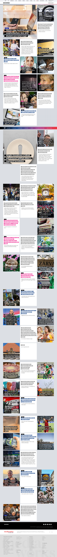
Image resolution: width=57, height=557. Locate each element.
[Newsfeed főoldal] (6, 524)
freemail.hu (43, 544)
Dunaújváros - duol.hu (7, 543)
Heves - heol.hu (6, 547)
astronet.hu (31, 538)
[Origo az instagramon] (47, 524)
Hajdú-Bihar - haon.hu (7, 546)
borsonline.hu (31, 554)
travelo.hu (30, 545)
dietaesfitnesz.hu (31, 546)
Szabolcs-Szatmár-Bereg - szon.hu (8, 553)
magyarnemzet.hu (19, 543)
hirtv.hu (17, 545)
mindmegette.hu (31, 544)
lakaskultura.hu (31, 540)
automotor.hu (31, 539)
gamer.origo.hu (31, 541)
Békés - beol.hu (6, 540)
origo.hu (17, 546)
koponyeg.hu (44, 545)
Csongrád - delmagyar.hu (7, 542)
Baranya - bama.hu (6, 539)
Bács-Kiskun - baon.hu (7, 538)
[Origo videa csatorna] (49, 524)
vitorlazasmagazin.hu (32, 547)
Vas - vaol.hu (18, 536)
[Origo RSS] (51, 524)
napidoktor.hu (31, 543)
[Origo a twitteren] (45, 524)
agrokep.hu (18, 552)
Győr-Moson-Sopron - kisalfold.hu (8, 545)
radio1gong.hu (44, 552)
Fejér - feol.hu (6, 544)
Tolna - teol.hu (6, 554)
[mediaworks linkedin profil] (52, 532)
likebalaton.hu (31, 542)
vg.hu (17, 551)
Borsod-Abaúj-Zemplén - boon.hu (8, 541)
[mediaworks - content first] (8, 532)
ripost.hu (43, 536)
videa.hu (43, 546)
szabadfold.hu (18, 544)
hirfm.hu (43, 553)
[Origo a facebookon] (43, 524)
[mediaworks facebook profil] (50, 532)
